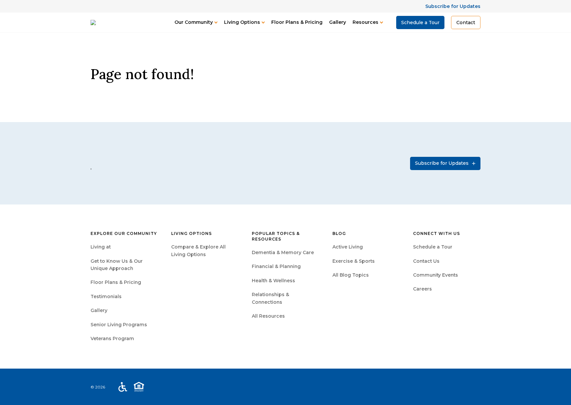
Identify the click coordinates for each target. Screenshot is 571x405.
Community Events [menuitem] (435, 275)
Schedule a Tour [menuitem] (432, 247)
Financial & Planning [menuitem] (276, 266)
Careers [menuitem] (422, 289)
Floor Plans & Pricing (297, 22)
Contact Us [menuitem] (426, 261)
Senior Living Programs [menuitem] (119, 325)
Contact (465, 22)
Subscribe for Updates (452, 6)
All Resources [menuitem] (268, 316)
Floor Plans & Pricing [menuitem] (116, 282)
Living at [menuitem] (101, 247)
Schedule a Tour (420, 22)
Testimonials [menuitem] (106, 296)
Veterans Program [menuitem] (112, 338)
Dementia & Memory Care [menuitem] (283, 252)
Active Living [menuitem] (347, 247)
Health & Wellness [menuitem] (273, 281)
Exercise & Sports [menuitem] (353, 261)
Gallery (337, 22)
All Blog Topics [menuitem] (350, 275)
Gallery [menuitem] (99, 310)
